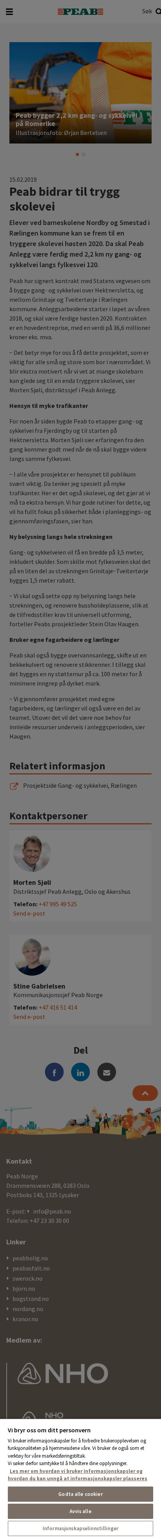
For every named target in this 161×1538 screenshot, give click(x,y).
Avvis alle (80, 1511)
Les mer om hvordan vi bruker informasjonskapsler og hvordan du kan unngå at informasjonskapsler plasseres (77, 1475)
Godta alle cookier (80, 1494)
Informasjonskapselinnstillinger (80, 1528)
